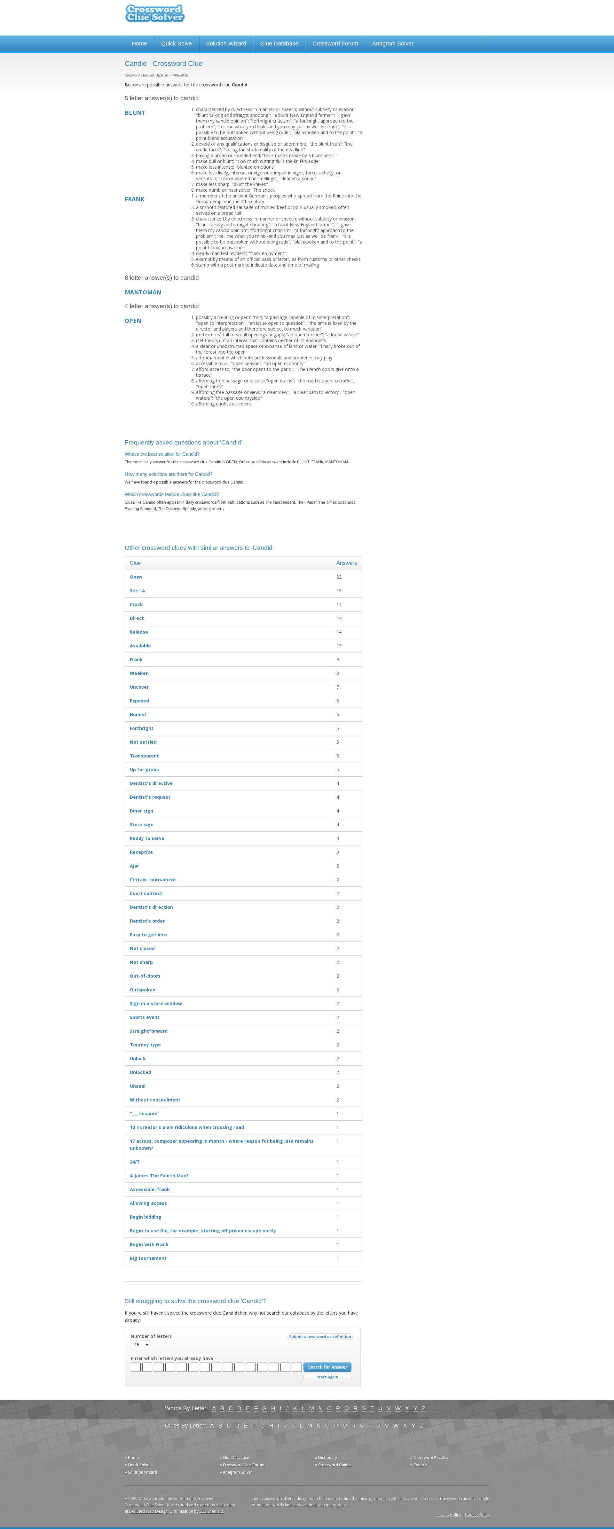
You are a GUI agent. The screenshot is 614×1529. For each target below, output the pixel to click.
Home (139, 43)
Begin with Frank (149, 1244)
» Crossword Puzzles (429, 1457)
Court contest (146, 893)
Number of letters (151, 1336)
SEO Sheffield (211, 1511)
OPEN (133, 320)
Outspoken (142, 990)
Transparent (144, 756)
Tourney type (145, 1045)
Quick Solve (176, 43)
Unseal (138, 1086)
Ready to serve (147, 838)
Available (140, 646)
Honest (138, 714)
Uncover (139, 687)
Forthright (142, 728)
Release (139, 632)
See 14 (137, 591)
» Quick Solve (137, 1465)
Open (136, 577)
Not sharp (141, 962)
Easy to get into (148, 935)
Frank (136, 659)
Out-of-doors (145, 976)
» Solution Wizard (141, 1472)
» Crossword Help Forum (242, 1465)
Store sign (142, 824)
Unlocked (140, 1072)
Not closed (142, 948)
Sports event (145, 1017)
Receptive (141, 852)
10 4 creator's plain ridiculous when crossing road (187, 1127)
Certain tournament (153, 880)
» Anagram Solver (236, 1472)
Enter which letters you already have (172, 1358)
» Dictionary (326, 1457)
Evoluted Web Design (148, 1511)
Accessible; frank (150, 1189)
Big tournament (148, 1258)
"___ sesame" (145, 1113)
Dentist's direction (151, 907)
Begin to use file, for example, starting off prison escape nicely (203, 1231)
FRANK (134, 199)
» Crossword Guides (333, 1465)
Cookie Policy (477, 1514)
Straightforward (149, 1031)
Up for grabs (144, 769)
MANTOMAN (143, 292)
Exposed (139, 701)
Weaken (139, 673)
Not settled (143, 742)
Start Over (327, 1377)
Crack (136, 604)
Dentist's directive (151, 783)
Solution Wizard (226, 43)
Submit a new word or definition (320, 1338)
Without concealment (155, 1100)
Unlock (138, 1058)
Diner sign (141, 811)
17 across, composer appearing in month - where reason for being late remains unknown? (222, 1144)
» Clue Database (234, 1457)
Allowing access (148, 1203)
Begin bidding (145, 1217)
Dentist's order (147, 921)
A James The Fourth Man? (159, 1176)
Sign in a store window (156, 1003)
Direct (137, 618)
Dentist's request (150, 797)
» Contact (419, 1465)
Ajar (134, 866)
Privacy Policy (449, 1514)
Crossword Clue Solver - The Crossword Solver (155, 16)
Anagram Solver (392, 43)
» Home (132, 1457)
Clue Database (279, 43)
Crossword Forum (335, 43)
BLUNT (135, 112)
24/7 (134, 1162)
